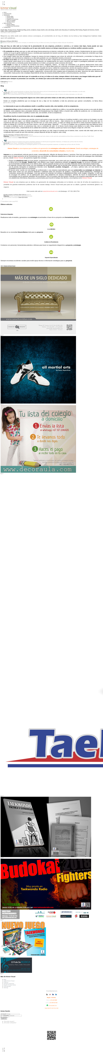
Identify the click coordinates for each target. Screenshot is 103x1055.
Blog (5, 979)
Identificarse (4, 1018)
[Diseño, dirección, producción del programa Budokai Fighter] (1, 920)
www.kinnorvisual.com (50, 191)
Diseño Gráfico (11, 24)
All (1, 266)
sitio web (58, 136)
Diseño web (20, 196)
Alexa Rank (29, 136)
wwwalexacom (36, 136)
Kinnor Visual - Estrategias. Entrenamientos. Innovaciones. (25, 93)
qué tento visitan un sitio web (48, 136)
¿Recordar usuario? (9, 1021)
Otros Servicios (8, 23)
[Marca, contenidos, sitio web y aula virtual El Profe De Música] (1, 973)
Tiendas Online (11, 22)
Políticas (6, 982)
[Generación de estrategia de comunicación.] (1, 335)
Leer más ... (4, 83)
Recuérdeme (4, 1017)
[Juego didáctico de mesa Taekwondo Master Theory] (1, 956)
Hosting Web (10, 17)
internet (23, 136)
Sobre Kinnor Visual (9, 981)
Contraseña (5, 1015)
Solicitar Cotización (9, 983)
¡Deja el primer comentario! (11, 137)
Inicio (5, 12)
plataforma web (28, 196)
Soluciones (7, 15)
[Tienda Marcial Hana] (1, 404)
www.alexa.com (9, 102)
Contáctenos (7, 27)
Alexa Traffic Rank (89, 136)
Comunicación (7, 13)
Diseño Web (10, 16)
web (11, 136)
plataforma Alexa (65, 136)
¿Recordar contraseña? (10, 1022)
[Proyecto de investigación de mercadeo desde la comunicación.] (1, 796)
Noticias (10, 81)
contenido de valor (79, 136)
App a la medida (11, 20)
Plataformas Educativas (13, 26)
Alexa (72, 136)
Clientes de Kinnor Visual (9, 266)
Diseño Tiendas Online (10, 985)
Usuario (4, 1014)
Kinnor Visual (13, 196)
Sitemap (6, 987)
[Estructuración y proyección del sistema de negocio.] (1, 473)
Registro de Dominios (12, 19)
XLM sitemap (7, 986)
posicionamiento (16, 136)
